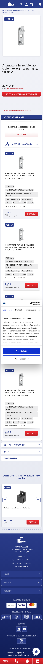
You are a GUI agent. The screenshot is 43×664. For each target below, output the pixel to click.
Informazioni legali (13, 652)
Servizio (8, 591)
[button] (2, 529)
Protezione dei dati (13, 655)
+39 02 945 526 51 (22, 560)
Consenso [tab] (7, 310)
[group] (21, 505)
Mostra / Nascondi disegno (25, 144)
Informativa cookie (29, 655)
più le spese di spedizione (15, 88)
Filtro (23, 135)
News (6, 574)
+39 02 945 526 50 (22, 563)
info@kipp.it (23, 566)
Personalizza (20, 359)
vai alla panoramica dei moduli (18, 110)
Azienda (7, 582)
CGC (24, 652)
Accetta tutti (21, 351)
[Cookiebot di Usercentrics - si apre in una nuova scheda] (30, 303)
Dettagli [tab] (18, 310)
